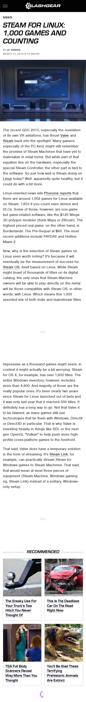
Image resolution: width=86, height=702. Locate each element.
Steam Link (58, 454)
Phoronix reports (57, 193)
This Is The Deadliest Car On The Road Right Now (63, 605)
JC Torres (13, 49)
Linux (7, 178)
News (7, 17)
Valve (64, 135)
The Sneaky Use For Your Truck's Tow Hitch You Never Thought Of (21, 608)
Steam (8, 140)
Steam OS (11, 267)
